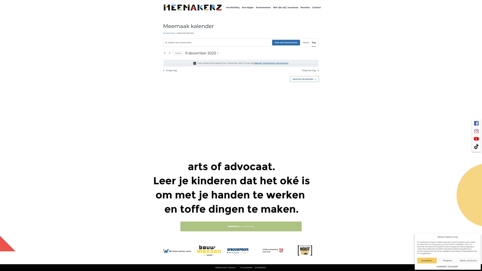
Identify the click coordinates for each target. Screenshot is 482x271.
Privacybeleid (453, 266)
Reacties (305, 7)
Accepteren (426, 260)
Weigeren (447, 260)
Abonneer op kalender (303, 79)
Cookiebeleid (441, 266)
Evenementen (263, 7)
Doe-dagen (248, 7)
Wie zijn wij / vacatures (285, 7)
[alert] (241, 63)
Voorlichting (232, 7)
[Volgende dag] (169, 53)
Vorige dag (171, 70)
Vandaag (178, 53)
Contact (316, 7)
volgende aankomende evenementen (270, 63)
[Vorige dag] (164, 53)
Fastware (232, 267)
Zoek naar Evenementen (286, 42)
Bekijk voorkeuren (468, 260)
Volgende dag (309, 70)
